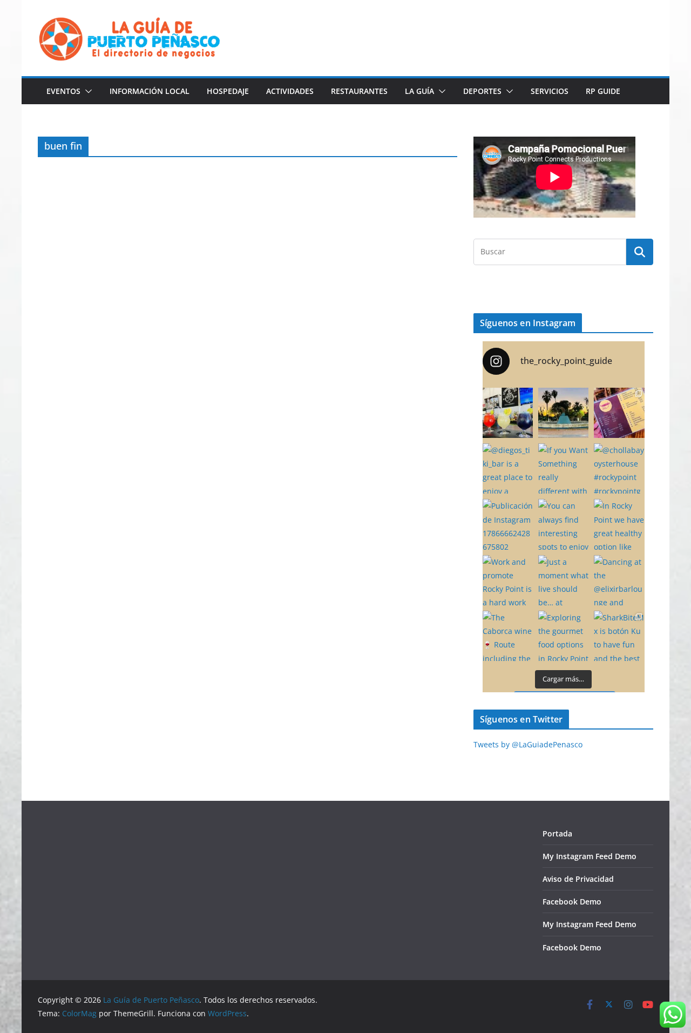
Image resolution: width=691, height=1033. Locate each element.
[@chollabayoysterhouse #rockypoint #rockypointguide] (619, 468)
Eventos (63, 91)
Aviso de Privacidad (578, 879)
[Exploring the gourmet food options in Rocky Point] (563, 636)
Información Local (149, 91)
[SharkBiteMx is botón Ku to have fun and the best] (619, 636)
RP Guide (603, 91)
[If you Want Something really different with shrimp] (563, 468)
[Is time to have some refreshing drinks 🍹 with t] (508, 413)
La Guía (419, 91)
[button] (86, 91)
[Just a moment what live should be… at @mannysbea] (563, 580)
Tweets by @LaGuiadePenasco (527, 744)
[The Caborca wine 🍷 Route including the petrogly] (508, 636)
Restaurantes (359, 91)
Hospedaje (228, 91)
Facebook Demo (572, 901)
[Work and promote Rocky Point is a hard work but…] (508, 580)
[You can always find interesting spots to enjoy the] (563, 524)
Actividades (290, 91)
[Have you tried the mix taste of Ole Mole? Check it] (619, 413)
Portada (557, 833)
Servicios (549, 91)
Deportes (482, 91)
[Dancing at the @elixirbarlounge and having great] (619, 580)
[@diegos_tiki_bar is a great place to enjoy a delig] (508, 468)
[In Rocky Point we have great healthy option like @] (619, 524)
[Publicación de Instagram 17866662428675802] (508, 524)
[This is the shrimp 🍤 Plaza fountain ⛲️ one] (563, 413)
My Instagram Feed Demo (589, 856)
